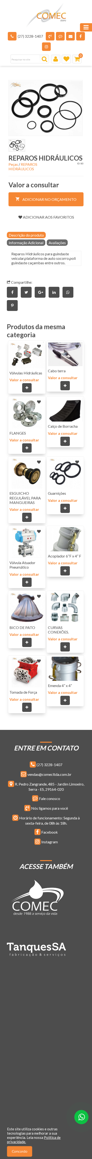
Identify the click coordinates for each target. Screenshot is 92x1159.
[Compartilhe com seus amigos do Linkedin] (56, 292)
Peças (13, 164)
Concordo (19, 1152)
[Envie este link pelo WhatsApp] (69, 292)
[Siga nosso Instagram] (46, 46)
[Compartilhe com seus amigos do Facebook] (14, 292)
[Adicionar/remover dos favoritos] (39, 346)
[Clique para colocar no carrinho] (27, 387)
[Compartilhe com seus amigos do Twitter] (28, 292)
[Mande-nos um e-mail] (70, 36)
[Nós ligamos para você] (50, 36)
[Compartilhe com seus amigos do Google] (42, 292)
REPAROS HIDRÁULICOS (22, 166)
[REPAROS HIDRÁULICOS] (45, 108)
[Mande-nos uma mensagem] (60, 36)
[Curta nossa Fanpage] (80, 36)
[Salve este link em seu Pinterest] (13, 305)
